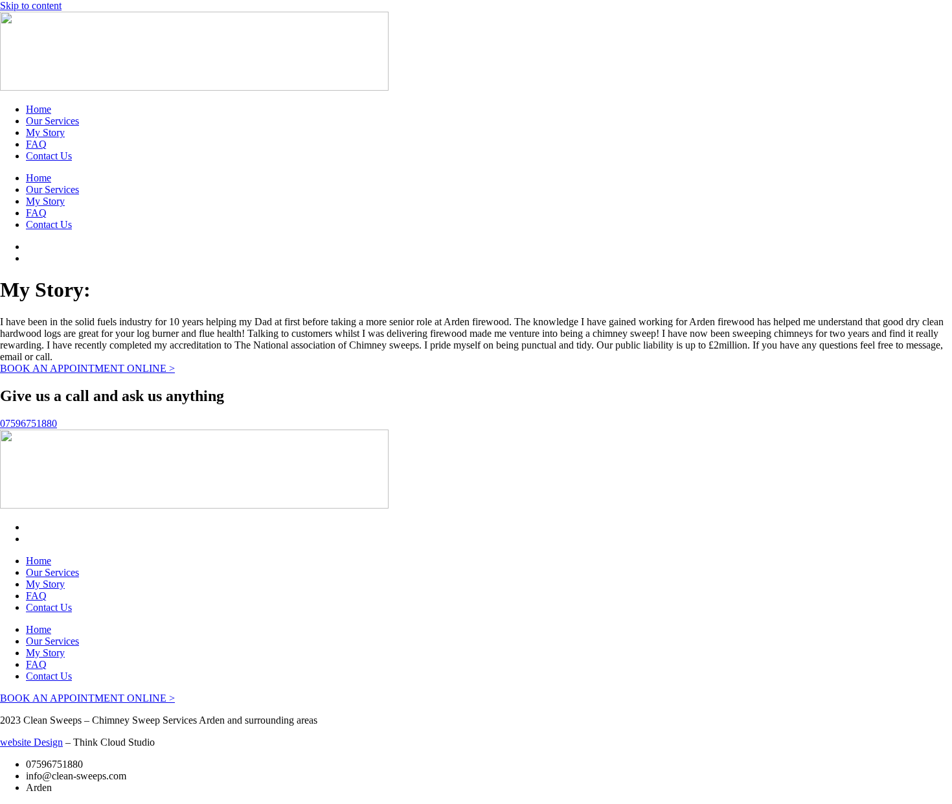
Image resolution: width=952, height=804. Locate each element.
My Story (45, 132)
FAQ (36, 144)
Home (38, 109)
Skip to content (31, 5)
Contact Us (49, 155)
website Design (31, 742)
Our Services (52, 120)
